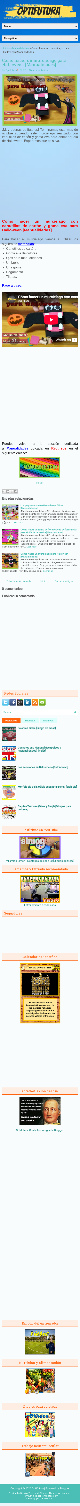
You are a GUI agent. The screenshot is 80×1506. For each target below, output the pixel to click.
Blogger (58, 1130)
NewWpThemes (29, 1493)
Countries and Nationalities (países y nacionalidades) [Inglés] (39, 749)
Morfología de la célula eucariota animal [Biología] (47, 786)
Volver (39, 482)
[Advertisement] (40, 180)
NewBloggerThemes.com (40, 1498)
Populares (11, 720)
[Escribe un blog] (8, 491)
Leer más (18, 522)
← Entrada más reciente (17, 581)
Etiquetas (30, 720)
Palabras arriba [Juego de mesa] (37, 728)
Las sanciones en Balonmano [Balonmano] (43, 767)
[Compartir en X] (12, 491)
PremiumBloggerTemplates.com (40, 1496)
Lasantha (65, 1493)
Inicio (6, 48)
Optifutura (11, 70)
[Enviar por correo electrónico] (4, 491)
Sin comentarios (38, 70)
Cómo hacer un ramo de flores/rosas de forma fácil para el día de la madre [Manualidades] (49, 531)
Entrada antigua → (66, 581)
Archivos (48, 720)
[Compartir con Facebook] (16, 491)
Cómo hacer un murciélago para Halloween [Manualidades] (34, 62)
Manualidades (20, 48)
